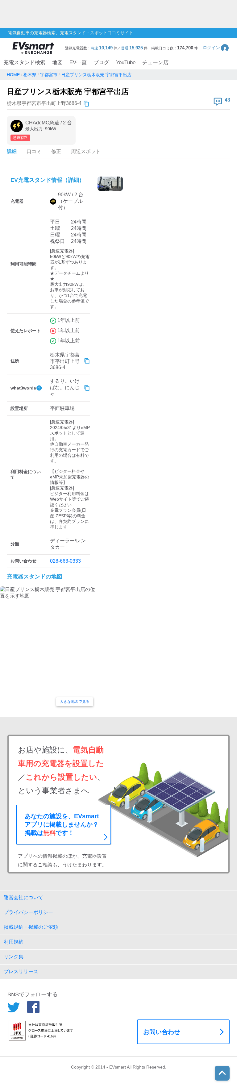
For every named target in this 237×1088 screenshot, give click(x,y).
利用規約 (13, 941)
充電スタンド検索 (24, 62)
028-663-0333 (65, 561)
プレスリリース (21, 971)
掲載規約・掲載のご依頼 (31, 927)
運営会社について (23, 897)
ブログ (101, 62)
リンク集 (13, 956)
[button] (216, 47)
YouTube (125, 62)
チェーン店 (155, 62)
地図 (57, 62)
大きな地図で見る (74, 701)
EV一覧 (78, 62)
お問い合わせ (161, 1031)
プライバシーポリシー (28, 912)
